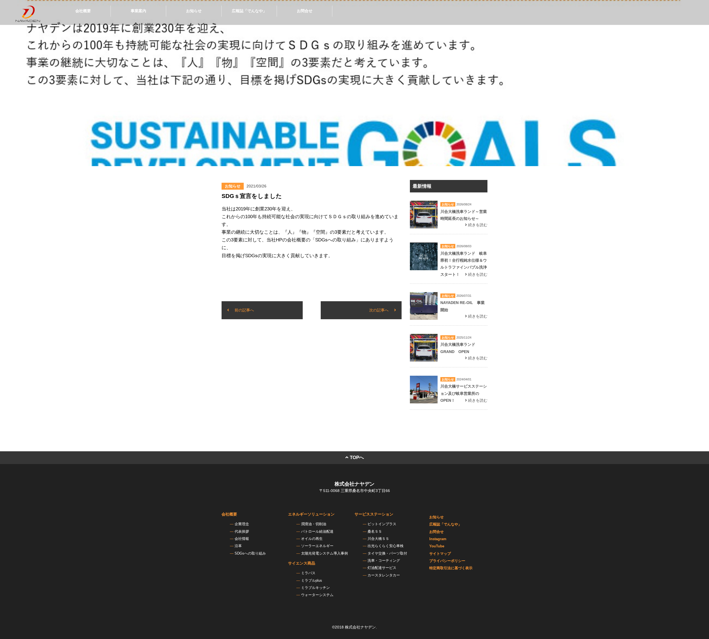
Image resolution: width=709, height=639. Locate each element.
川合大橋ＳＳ (378, 539)
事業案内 (138, 11)
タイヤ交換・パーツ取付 (387, 553)
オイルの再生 (312, 539)
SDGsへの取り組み (250, 553)
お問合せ (304, 11)
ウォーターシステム (317, 595)
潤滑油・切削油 (313, 524)
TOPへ (356, 457)
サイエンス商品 (301, 563)
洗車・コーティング (384, 561)
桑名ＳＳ (375, 532)
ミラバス (308, 573)
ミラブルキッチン (315, 588)
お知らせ (194, 11)
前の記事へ (244, 310)
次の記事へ (379, 310)
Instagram (437, 539)
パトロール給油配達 (317, 532)
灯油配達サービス (382, 568)
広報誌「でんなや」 (249, 11)
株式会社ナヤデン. (361, 627)
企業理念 (242, 524)
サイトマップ (440, 554)
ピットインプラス (382, 524)
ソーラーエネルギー (317, 546)
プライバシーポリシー (447, 561)
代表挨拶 (242, 532)
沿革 (238, 546)
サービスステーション (373, 514)
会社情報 (242, 539)
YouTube (436, 546)
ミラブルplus (311, 581)
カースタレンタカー (384, 575)
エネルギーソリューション (311, 514)
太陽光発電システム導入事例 (324, 553)
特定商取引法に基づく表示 (450, 568)
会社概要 (83, 11)
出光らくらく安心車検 (386, 546)
